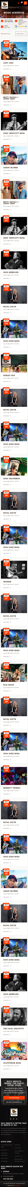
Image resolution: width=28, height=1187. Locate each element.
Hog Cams (4, 1158)
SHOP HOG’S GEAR (14, 1097)
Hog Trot (18, 1148)
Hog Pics (17, 1145)
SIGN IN (18, 3)
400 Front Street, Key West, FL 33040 (22, 23)
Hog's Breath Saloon (12, 7)
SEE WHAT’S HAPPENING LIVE (14, 1102)
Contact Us (18, 1156)
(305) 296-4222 (8, 21)
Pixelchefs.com (17, 1185)
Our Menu (4, 1161)
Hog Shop (4, 1150)
